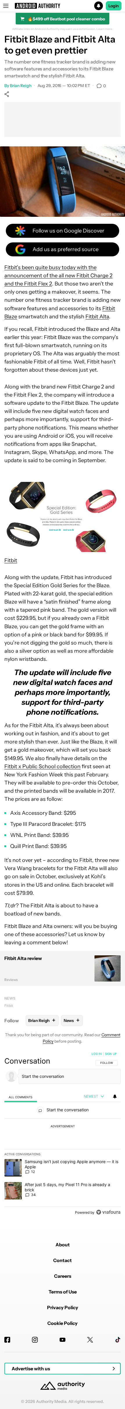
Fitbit (10, 560)
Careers (62, 1276)
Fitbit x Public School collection (42, 766)
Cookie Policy (62, 1323)
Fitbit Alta (97, 316)
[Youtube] (62, 1340)
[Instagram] (35, 1340)
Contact (62, 1260)
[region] (62, 1134)
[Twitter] (90, 1340)
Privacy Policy (62, 1307)
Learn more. (105, 29)
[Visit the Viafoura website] (108, 1212)
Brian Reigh (20, 85)
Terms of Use (63, 1292)
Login (113, 5)
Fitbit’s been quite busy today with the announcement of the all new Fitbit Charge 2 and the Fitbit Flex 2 (58, 275)
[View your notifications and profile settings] (115, 1096)
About (63, 1244)
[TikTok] (118, 1340)
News (9, 998)
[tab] (20, 1097)
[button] (62, 6)
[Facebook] (7, 1340)
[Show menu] (6, 6)
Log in (97, 1053)
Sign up (111, 1053)
